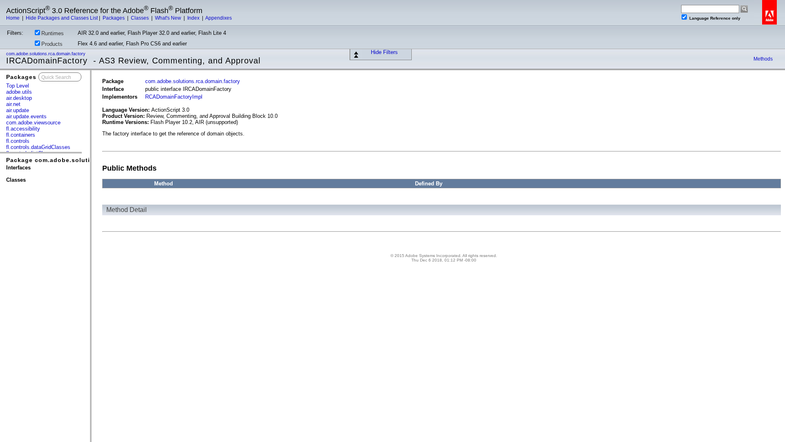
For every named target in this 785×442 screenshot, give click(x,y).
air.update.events (26, 116)
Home (13, 18)
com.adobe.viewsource (33, 123)
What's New (168, 18)
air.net (13, 104)
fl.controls (17, 141)
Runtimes (52, 33)
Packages (114, 18)
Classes (140, 18)
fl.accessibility (23, 129)
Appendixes (218, 18)
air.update (17, 110)
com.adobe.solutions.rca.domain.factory (46, 53)
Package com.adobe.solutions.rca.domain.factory (85, 160)
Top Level (17, 86)
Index (194, 18)
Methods (763, 59)
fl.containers (20, 135)
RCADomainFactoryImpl (173, 97)
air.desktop (19, 98)
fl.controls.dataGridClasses (38, 147)
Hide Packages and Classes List (62, 18)
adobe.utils (19, 92)
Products (52, 44)
